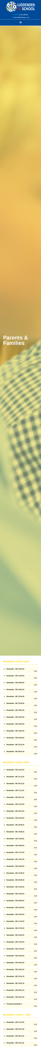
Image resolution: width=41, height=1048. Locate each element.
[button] (14, 15)
